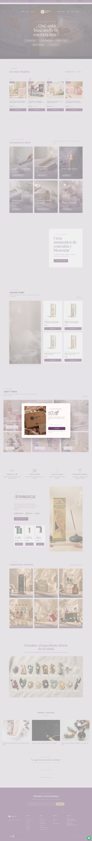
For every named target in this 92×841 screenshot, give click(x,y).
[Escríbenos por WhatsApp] (89, 838)
